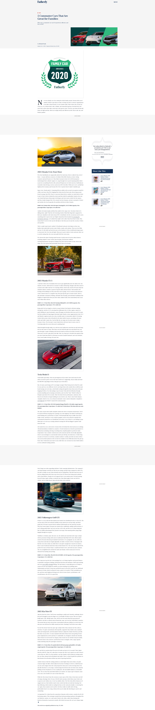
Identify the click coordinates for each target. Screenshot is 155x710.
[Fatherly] (42, 2)
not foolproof (41, 400)
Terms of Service (106, 154)
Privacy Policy (111, 154)
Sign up (102, 156)
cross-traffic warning (47, 564)
